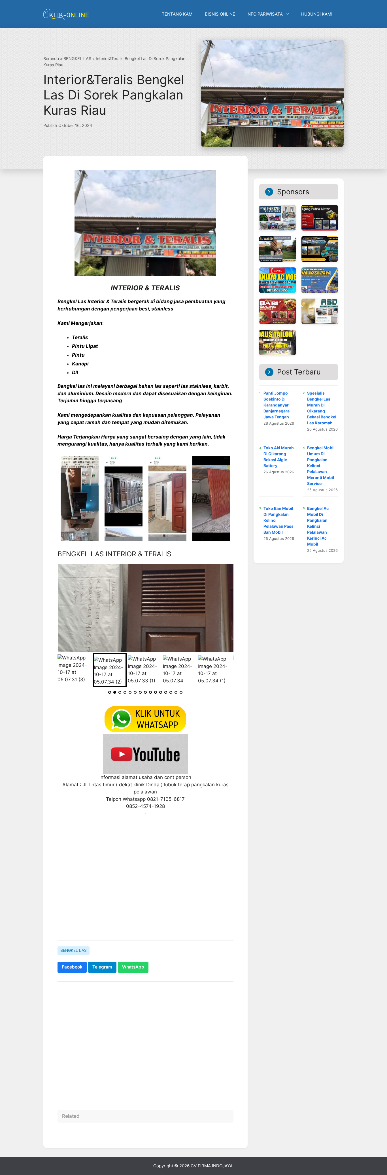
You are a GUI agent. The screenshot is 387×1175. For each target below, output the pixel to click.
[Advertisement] (145, 892)
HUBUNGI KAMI (316, 14)
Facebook (72, 967)
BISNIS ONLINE (220, 14)
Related (71, 1116)
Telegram (102, 967)
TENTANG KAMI (178, 14)
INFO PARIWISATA (264, 14)
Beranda (51, 58)
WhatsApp (133, 967)
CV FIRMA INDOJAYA (212, 1165)
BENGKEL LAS (77, 58)
